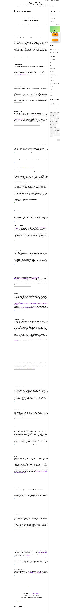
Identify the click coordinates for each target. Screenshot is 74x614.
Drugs (51, 77)
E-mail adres (52, 13)
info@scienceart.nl (28, 555)
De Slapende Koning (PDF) (55, 32)
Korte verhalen (35, 6)
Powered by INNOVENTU (57, 0)
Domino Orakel (54, 6)
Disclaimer (51, 0)
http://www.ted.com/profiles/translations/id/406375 (29, 307)
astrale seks (54, 112)
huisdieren (58, 118)
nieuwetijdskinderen (57, 121)
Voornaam (52, 16)
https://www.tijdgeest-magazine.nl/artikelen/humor (28, 368)
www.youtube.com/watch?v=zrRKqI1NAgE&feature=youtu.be (36, 115)
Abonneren (18, 6)
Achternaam (52, 21)
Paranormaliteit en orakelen (54, 83)
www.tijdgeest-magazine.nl (22, 74)
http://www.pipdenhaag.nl (37, 493)
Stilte (53, 130)
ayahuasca (58, 112)
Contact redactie (47, 0)
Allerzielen (51, 112)
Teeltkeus (58, 130)
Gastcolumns (43, 6)
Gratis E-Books (49, 6)
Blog (50, 62)
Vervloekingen (51, 133)
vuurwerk (58, 133)
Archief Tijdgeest (52, 59)
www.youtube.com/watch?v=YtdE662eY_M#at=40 (29, 389)
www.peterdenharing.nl (35, 593)
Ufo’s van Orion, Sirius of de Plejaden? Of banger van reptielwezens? (55, 106)
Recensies (51, 86)
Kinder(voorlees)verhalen (54, 68)
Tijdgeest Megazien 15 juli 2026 (54, 49)
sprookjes (51, 130)
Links (40, 6)
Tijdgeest (22, 6)
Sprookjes (51, 95)
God (50, 118)
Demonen (51, 115)
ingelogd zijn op (18, 607)
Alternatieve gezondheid (54, 75)
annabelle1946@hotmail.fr (43, 552)
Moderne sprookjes (53, 73)
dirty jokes (54, 115)
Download (55, 34)
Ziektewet (51, 136)
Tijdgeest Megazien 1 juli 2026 (54, 52)
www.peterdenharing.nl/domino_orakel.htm (35, 572)
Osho (50, 124)
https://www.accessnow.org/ (19, 119)
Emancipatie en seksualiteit (54, 78)
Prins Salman (51, 127)
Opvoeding (51, 92)
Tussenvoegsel (52, 18)
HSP (50, 65)
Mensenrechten (51, 121)
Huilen (55, 118)
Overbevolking (53, 124)
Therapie (51, 89)
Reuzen (55, 127)
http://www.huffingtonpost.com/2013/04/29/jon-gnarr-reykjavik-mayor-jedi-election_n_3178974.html (31, 527)
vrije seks (55, 133)
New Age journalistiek (28, 6)
